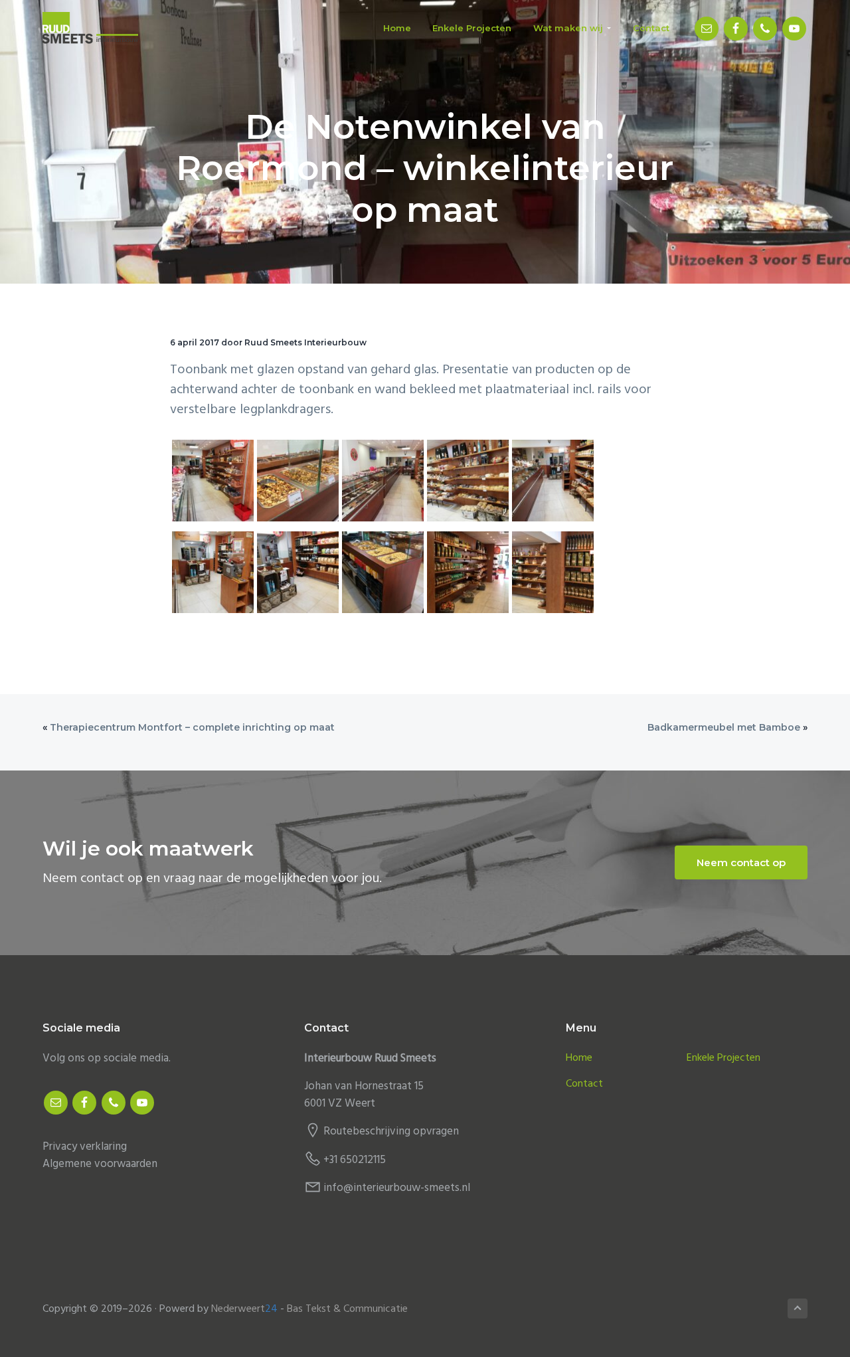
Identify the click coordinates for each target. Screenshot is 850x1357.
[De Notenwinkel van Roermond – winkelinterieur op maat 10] (553, 575)
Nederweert (244, 1309)
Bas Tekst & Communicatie (347, 1309)
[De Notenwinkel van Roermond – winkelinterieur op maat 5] (553, 484)
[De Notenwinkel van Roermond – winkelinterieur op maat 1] (213, 484)
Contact (584, 1084)
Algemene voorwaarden (99, 1164)
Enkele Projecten (723, 1058)
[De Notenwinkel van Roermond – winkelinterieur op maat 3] (383, 484)
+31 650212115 (354, 1160)
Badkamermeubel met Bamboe (723, 727)
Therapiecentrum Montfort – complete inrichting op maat (192, 727)
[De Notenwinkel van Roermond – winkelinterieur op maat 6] (213, 575)
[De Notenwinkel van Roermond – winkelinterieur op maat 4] (468, 484)
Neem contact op (741, 862)
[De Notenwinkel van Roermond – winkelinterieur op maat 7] (298, 575)
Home (579, 1058)
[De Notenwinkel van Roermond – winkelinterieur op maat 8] (383, 575)
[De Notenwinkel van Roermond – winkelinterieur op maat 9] (468, 575)
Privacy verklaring (84, 1147)
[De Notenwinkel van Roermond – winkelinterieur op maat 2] (298, 484)
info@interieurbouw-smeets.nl (396, 1188)
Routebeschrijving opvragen (391, 1131)
